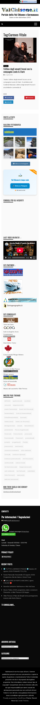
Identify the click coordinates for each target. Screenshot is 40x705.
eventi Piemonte (11, 409)
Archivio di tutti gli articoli (12, 492)
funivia (23, 417)
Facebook (9, 98)
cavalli (27, 401)
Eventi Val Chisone (26, 409)
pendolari (9, 430)
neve (19, 425)
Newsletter (29, 425)
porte (7, 442)
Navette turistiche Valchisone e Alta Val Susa (19, 586)
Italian (25, 1)
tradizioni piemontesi (12, 458)
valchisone (9, 131)
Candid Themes (23, 701)
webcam (20, 475)
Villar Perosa (10, 475)
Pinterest (30, 98)
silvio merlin (26, 450)
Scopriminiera (8, 334)
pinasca (28, 434)
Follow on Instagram (21, 164)
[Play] (6, 258)
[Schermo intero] (34, 258)
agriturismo (17, 401)
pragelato (16, 442)
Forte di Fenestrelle (23, 413)
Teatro (6, 66)
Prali (25, 442)
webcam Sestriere (11, 479)
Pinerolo (19, 438)
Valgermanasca (25, 467)
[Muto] (31, 258)
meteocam (9, 421)
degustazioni (18, 405)
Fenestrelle (9, 413)
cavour (8, 405)
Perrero (8, 434)
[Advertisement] (19, 217)
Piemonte (18, 434)
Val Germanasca (11, 467)
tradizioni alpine (19, 454)
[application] (20, 250)
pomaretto (29, 438)
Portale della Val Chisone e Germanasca (20, 14)
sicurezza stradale (12, 450)
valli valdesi (9, 471)
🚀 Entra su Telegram (20, 186)
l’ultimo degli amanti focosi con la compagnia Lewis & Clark (17, 70)
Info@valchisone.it (13, 520)
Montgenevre (10, 425)
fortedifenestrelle (11, 417)
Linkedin (9, 102)
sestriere (19, 446)
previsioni (9, 446)
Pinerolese (9, 438)
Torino (7, 454)
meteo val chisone (23, 421)
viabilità (31, 471)
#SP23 (7, 401)
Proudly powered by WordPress (14, 698)
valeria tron (20, 463)
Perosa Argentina (21, 430)
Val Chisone (28, 458)
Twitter (19, 98)
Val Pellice (21, 471)
